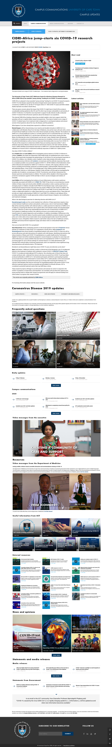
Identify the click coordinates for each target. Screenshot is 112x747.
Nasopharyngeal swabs (19, 202)
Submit (68, 733)
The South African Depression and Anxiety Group (61, 576)
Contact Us (80, 23)
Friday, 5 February (20, 378)
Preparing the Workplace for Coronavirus (29, 585)
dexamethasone (16, 231)
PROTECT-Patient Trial (60, 251)
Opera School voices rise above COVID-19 (85, 629)
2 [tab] (53, 454)
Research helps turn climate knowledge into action (89, 130)
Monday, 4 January (50, 378)
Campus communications (38, 23)
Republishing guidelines (69, 745)
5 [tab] (62, 454)
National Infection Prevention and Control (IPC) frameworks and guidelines (90, 568)
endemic (35, 161)
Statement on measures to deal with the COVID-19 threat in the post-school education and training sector (58, 685)
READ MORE (56, 385)
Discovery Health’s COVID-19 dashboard (59, 594)
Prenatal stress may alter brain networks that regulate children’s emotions (86, 76)
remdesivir (59, 229)
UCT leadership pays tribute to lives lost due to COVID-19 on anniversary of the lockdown (57, 668)
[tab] (56, 384)
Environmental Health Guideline (27, 559)
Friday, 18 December (80, 378)
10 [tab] (69, 508)
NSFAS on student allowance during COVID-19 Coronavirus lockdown (27, 685)
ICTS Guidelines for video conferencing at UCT (55, 531)
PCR (17, 215)
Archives (70, 23)
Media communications (57, 23)
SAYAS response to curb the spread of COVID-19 (90, 576)
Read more (56, 413)
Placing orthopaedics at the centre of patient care (90, 121)
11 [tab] (72, 508)
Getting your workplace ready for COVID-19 (89, 559)
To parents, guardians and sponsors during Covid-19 (56, 449)
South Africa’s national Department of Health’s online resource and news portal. (60, 588)
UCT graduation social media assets (84, 406)
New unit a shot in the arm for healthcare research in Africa (87, 90)
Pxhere (40, 47)
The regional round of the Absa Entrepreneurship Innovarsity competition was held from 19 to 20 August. (90, 115)
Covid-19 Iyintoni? (48, 505)
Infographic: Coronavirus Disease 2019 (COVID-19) (87, 546)
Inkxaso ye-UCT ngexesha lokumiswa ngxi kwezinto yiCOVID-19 (21, 545)
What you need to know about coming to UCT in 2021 (57, 399)
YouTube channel (48, 511)
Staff (58, 363)
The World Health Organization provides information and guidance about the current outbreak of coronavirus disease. (60, 606)
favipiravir (62, 227)
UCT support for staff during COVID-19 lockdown (44, 546)
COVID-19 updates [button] (36, 31)
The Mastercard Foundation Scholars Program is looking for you (87, 68)
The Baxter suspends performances (83, 648)
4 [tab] (59, 454)
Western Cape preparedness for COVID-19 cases (87, 685)
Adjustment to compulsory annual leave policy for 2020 (57, 406)
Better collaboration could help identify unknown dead (90, 104)
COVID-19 (16, 335)
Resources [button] (34, 294)
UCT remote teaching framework (23, 532)
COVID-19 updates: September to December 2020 (61, 31)
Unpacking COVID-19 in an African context (56, 648)
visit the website (84, 471)
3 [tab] (56, 454)
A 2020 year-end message (22, 398)
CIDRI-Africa (39, 277)
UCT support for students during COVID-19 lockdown (85, 531)
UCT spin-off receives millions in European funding (26, 647)
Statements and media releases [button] (70, 294)
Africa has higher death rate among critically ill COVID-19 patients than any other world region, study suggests (27, 668)
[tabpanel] (56, 438)
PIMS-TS (38, 182)
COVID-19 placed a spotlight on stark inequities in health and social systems (88, 668)
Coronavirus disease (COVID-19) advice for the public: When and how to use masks (30, 568)
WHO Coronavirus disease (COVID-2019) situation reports (59, 603)
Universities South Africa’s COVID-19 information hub (90, 585)
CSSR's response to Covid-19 (57, 568)
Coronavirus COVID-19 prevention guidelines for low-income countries (31, 594)
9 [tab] (66, 508)
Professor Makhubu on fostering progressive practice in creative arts (89, 139)
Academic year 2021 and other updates (84, 398)
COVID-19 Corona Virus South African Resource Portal (60, 585)
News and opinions (49, 294)
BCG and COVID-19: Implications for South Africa (31, 576)
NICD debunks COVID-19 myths (57, 559)
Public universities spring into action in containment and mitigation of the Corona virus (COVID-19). (90, 588)
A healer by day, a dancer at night (83, 60)
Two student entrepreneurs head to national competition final (89, 113)
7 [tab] (59, 508)
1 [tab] (50, 454)
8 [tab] (62, 508)
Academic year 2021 (63, 335)
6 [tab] (56, 508)
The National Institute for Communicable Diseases (88, 594)
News (25, 23)
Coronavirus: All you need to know (28, 603)
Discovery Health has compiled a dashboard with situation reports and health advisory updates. (60, 596)
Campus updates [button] (20, 31)
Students (15, 363)
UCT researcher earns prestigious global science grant (87, 83)
